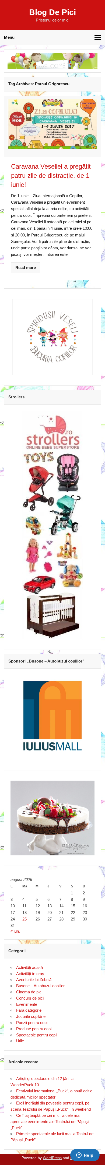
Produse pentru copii (34, 1028)
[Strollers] (52, 525)
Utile (20, 1041)
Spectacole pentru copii (36, 1035)
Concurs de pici (30, 998)
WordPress (52, 1158)
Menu (9, 37)
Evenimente (26, 1004)
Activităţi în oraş (30, 973)
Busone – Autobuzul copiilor (40, 985)
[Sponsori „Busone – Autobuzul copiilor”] (52, 715)
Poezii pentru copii (32, 1022)
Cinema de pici (29, 992)
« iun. (15, 931)
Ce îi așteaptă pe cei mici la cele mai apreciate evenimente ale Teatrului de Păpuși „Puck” (49, 1121)
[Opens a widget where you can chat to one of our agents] (85, 1155)
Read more (25, 267)
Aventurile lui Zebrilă (33, 979)
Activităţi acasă (29, 967)
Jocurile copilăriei (31, 1016)
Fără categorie (28, 1010)
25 (24, 919)
